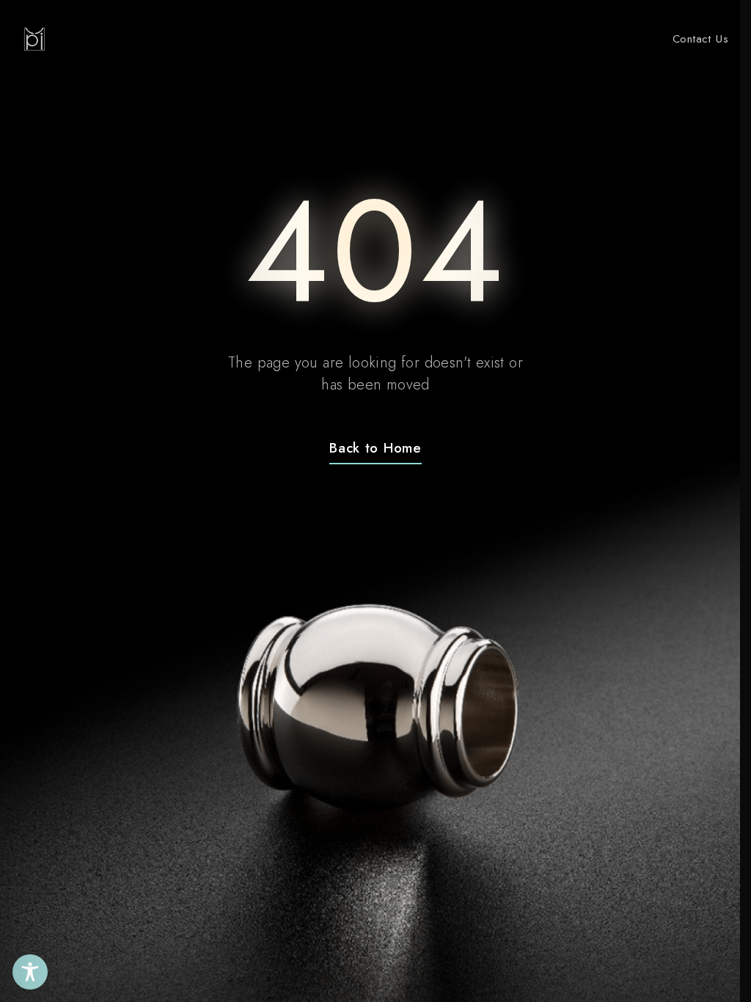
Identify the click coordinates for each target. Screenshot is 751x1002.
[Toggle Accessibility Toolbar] (30, 972)
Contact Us (701, 39)
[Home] (34, 39)
